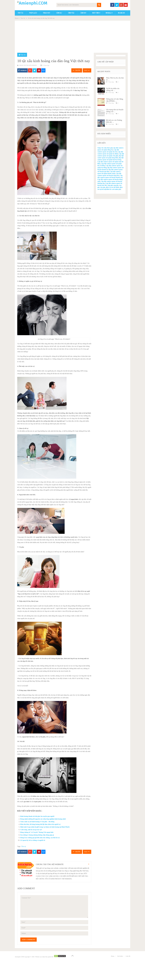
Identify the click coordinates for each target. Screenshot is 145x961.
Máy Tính (95, 13)
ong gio (115, 185)
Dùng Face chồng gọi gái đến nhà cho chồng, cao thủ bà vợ (40, 837)
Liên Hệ (128, 956)
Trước (78, 70)
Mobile (108, 13)
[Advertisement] (72, 38)
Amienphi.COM (19, 957)
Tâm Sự (59, 13)
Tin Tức (20, 13)
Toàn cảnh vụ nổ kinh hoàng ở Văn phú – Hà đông (37, 821)
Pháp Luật (33, 13)
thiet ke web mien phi (114, 189)
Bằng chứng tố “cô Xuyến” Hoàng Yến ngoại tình (36, 832)
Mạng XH (121, 13)
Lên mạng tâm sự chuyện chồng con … (114, 110)
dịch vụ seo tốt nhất (112, 187)
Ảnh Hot (83, 13)
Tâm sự (23, 846)
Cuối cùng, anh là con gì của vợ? (31, 829)
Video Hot (46, 13)
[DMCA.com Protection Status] (60, 957)
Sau (86, 70)
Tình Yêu (71, 13)
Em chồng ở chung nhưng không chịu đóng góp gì (37, 835)
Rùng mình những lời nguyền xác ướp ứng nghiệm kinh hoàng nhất (43, 819)
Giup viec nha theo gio (104, 148)
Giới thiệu (120, 956)
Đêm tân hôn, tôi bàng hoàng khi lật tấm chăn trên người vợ (40, 824)
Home (16, 18)
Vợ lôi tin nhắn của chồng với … (112, 89)
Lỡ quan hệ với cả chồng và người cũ (32, 840)
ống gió (110, 185)
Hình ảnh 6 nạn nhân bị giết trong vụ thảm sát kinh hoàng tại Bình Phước (45, 827)
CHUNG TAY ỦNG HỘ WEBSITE (28, 65)
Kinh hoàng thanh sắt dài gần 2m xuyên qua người (37, 816)
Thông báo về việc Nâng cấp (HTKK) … (114, 100)
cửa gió (102, 187)
